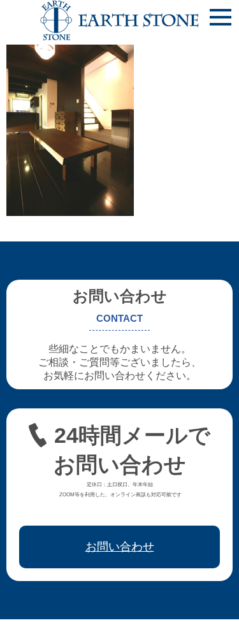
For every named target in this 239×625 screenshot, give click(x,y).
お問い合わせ (119, 546)
